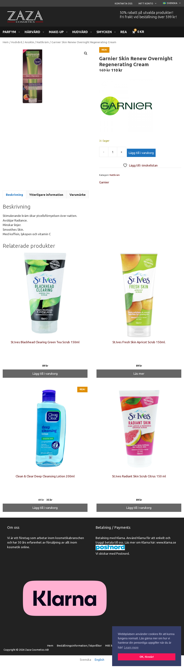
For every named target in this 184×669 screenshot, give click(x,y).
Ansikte (29, 42)
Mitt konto (146, 3)
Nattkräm (42, 42)
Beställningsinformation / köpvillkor (79, 645)
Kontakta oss (123, 3)
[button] (85, 53)
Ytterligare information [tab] (46, 194)
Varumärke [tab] (78, 194)
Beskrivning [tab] (14, 194)
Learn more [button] (131, 647)
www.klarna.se (166, 542)
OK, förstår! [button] (147, 656)
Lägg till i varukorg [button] (45, 373)
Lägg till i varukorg (141, 152)
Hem (6, 42)
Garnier (104, 182)
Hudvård (16, 42)
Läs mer (139, 373)
